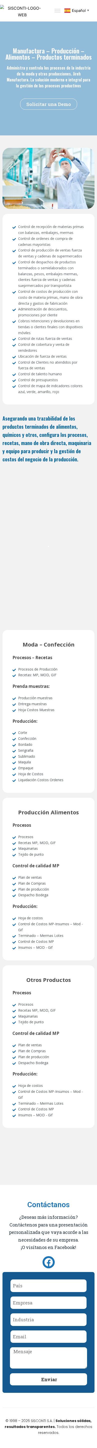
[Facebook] (49, 1262)
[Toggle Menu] (57, 10)
